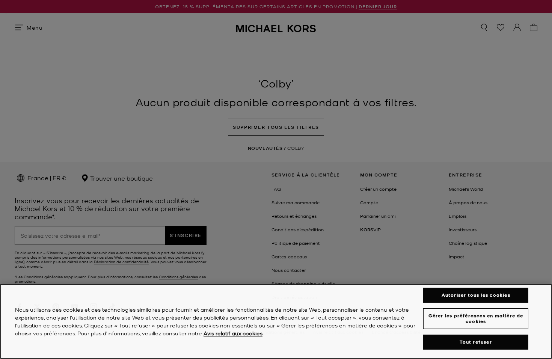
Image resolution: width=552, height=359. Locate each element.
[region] (276, 321)
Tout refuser (476, 342)
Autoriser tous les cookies (476, 295)
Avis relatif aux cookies (233, 333)
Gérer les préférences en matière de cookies (475, 318)
